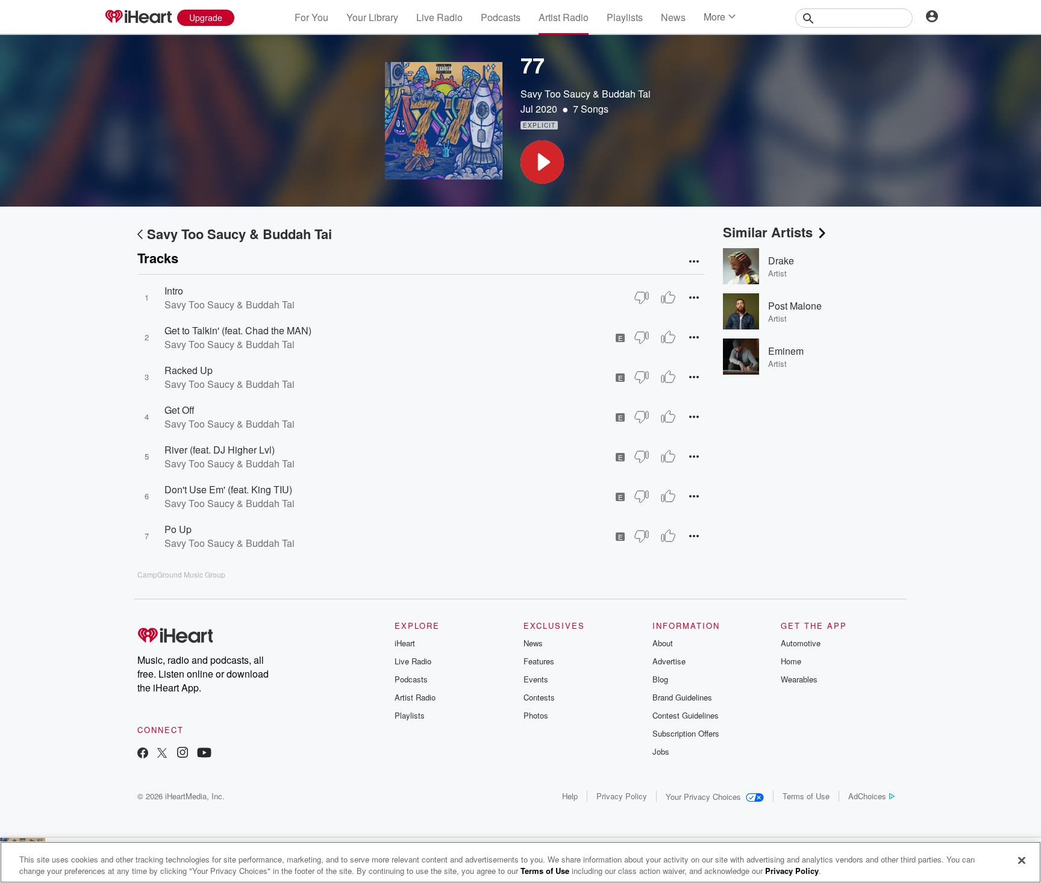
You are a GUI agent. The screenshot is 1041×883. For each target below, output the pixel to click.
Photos (536, 715)
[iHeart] (138, 17)
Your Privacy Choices (703, 796)
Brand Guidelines (682, 697)
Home (791, 661)
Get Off (179, 410)
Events (536, 679)
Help (570, 796)
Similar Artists (768, 232)
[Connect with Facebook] (142, 754)
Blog (660, 679)
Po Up (178, 529)
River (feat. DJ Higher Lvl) (219, 450)
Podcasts (500, 17)
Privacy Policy (621, 796)
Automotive (801, 643)
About (662, 643)
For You (311, 17)
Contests (539, 697)
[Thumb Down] (641, 297)
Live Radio (439, 17)
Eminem (786, 351)
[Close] (1021, 860)
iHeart (405, 643)
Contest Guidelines (685, 715)
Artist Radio (564, 17)
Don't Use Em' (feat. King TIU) (228, 489)
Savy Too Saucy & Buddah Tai (585, 94)
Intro (173, 291)
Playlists (625, 17)
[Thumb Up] (668, 297)
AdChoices (867, 796)
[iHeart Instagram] (182, 754)
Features (539, 661)
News (673, 17)
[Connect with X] (162, 754)
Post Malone (795, 306)
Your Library (372, 17)
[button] (542, 162)
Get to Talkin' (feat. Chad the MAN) (237, 330)
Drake (781, 260)
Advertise (669, 661)
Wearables (799, 679)
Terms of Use (806, 796)
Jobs (660, 751)
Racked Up (188, 370)
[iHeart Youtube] (204, 754)
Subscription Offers (685, 733)
